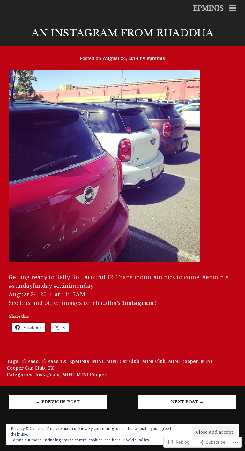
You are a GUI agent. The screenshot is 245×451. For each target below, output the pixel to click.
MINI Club (154, 361)
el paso (30, 361)
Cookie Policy (135, 440)
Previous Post (58, 402)
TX (51, 368)
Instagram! (139, 303)
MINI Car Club (122, 361)
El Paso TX (53, 361)
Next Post (187, 402)
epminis (208, 8)
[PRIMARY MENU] (232, 8)
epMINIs (79, 361)
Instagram (47, 374)
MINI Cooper (183, 361)
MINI (98, 361)
